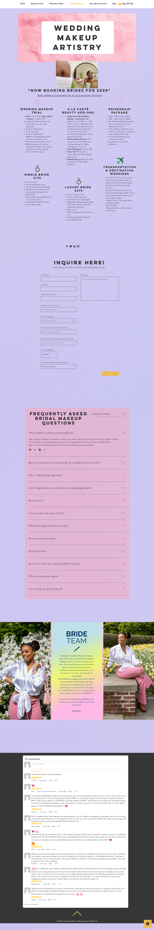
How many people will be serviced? (54, 328)
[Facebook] (67, 246)
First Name (45, 275)
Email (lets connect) (48, 294)
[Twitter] (70, 246)
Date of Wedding (47, 316)
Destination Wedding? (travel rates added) (57, 339)
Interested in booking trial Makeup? (54, 362)
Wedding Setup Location (50, 305)
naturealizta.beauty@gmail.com (82, 699)
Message (84, 275)
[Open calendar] (73, 321)
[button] (30, 449)
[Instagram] (78, 246)
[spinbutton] (49, 355)
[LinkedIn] (74, 246)
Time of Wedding (47, 350)
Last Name (45, 285)
